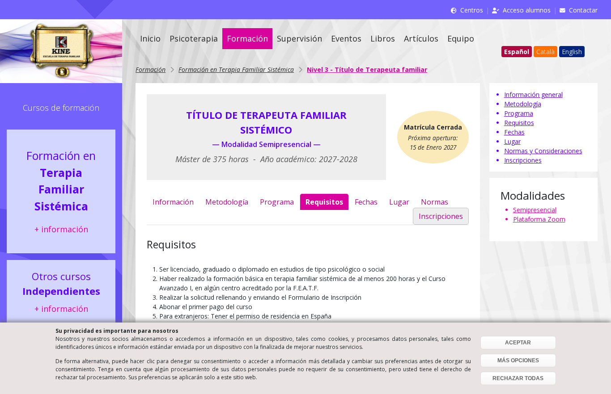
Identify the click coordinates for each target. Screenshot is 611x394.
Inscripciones (441, 216)
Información (173, 202)
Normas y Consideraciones (543, 151)
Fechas (366, 202)
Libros (382, 38)
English (572, 51)
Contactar (583, 10)
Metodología (226, 202)
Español (516, 51)
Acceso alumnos (527, 10)
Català (545, 51)
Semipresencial (534, 209)
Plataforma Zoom (539, 219)
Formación (247, 38)
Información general (533, 94)
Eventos (346, 38)
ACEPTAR (518, 343)
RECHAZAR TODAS (517, 378)
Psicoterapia (194, 38)
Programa (277, 202)
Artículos (421, 38)
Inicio (150, 38)
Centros (471, 10)
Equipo (460, 38)
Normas (434, 202)
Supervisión (299, 38)
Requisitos (324, 202)
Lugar (399, 202)
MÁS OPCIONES (518, 360)
